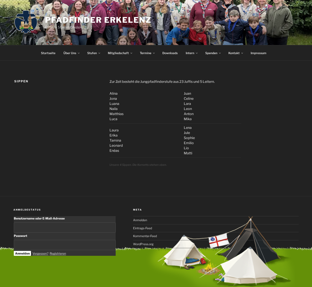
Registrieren (58, 253)
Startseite (48, 53)
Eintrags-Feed (142, 228)
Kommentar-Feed (145, 236)
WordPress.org (143, 244)
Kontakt (234, 53)
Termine (145, 53)
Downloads (170, 53)
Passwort (20, 236)
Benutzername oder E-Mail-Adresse (39, 218)
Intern (190, 53)
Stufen (92, 53)
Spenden (211, 53)
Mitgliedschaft (118, 53)
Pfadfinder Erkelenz (98, 20)
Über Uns (69, 53)
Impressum (258, 53)
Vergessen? (40, 253)
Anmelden (140, 220)
